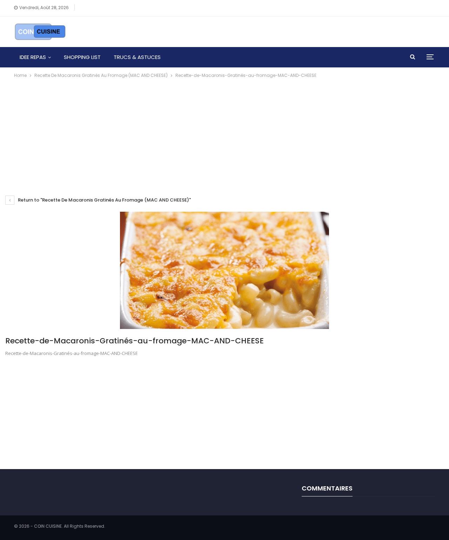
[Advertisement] (224, 132)
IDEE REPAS (33, 57)
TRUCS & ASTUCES (137, 57)
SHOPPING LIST (82, 57)
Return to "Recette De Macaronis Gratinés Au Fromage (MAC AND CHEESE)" (104, 200)
